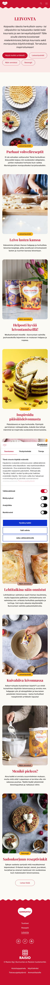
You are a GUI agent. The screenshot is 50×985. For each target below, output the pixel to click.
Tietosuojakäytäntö (17, 972)
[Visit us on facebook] (25, 941)
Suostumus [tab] (9, 451)
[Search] (41, 3)
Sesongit (28, 62)
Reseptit (25, 928)
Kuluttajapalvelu (19, 968)
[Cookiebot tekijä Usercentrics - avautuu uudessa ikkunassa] (37, 445)
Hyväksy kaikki (25, 523)
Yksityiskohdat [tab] (25, 451)
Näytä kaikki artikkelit (15, 55)
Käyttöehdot (33, 968)
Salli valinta (25, 530)
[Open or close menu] (46, 3)
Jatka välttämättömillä (25, 538)
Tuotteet (25, 923)
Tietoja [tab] (41, 451)
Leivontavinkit (38, 55)
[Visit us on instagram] (18, 941)
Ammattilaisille (34, 972)
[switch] (44, 498)
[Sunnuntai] (9, 3)
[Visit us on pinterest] (31, 941)
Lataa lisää (25, 883)
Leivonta (25, 932)
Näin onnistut (11, 62)
